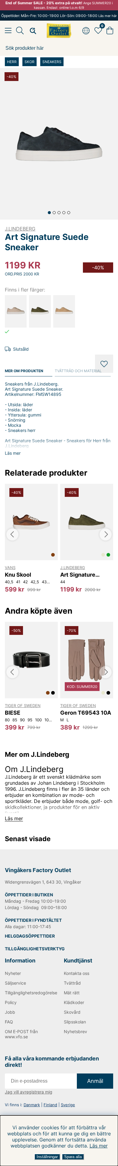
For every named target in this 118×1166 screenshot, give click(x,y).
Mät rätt (72, 992)
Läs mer (99, 1146)
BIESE (12, 712)
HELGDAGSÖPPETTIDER (30, 936)
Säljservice (15, 983)
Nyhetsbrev (75, 1031)
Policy (11, 1002)
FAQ (9, 1021)
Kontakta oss (76, 973)
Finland (50, 1104)
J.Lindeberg (20, 229)
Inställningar (47, 1156)
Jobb (10, 1012)
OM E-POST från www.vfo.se (21, 1034)
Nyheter (13, 973)
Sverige (68, 1104)
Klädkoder (74, 1002)
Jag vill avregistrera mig (28, 1091)
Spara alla (73, 1156)
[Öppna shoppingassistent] (31, 30)
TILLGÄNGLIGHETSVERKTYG (35, 948)
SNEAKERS (51, 61)
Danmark (32, 1104)
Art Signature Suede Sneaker (80, 574)
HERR (12, 61)
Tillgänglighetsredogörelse (29, 992)
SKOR (29, 61)
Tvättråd (72, 983)
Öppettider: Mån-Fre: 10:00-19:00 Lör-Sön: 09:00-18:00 (59, 15)
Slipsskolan (75, 1021)
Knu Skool (18, 574)
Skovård (72, 1012)
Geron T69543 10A (85, 712)
